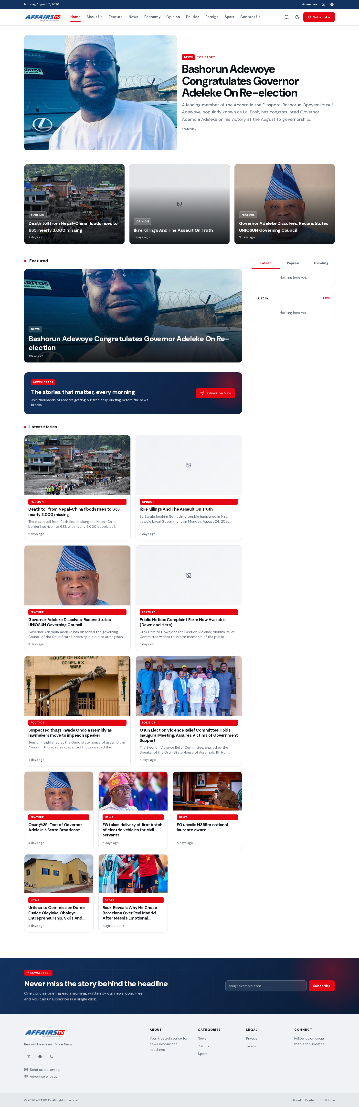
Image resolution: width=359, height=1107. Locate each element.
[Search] (287, 17)
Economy (152, 17)
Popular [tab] (293, 263)
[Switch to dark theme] (297, 17)
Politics (192, 17)
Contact (311, 1100)
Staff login (328, 1100)
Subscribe (321, 17)
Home (75, 17)
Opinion (173, 17)
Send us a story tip (45, 1069)
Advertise (309, 4)
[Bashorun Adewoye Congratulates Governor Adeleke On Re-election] (100, 92)
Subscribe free (218, 393)
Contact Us (250, 17)
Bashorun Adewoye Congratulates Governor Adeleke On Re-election (240, 81)
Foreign (212, 17)
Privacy (252, 1038)
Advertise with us (43, 1076)
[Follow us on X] (323, 4)
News (133, 17)
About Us (94, 17)
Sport (229, 17)
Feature (116, 17)
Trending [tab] (320, 263)
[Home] (42, 17)
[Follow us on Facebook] (332, 4)
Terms (251, 1046)
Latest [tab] (265, 263)
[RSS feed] (51, 1056)
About (296, 1100)
